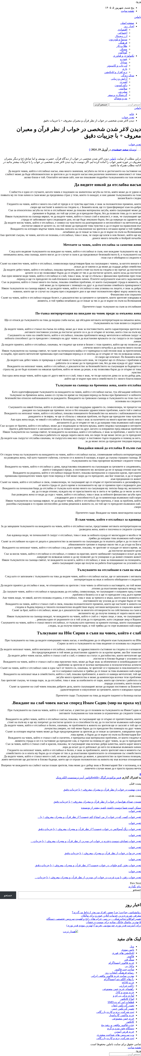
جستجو (137, 889)
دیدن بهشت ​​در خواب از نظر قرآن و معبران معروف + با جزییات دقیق (102, 789)
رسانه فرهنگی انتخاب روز (119, 972)
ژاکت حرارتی (126, 985)
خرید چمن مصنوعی (123, 1018)
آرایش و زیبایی (119, 78)
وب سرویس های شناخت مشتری (115, 1034)
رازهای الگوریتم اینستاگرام (119, 979)
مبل (132, 946)
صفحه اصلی (127, 23)
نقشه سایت (127, 10)
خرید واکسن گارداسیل (121, 1015)
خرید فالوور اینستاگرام (121, 962)
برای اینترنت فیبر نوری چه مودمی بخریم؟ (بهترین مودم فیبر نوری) (103, 925)
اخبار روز (129, 26)
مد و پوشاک (120, 98)
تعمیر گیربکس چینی (123, 1008)
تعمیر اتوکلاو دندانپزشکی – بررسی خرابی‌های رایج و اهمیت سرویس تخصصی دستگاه (93, 918)
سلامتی (123, 88)
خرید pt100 (128, 982)
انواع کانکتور (127, 998)
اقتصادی (122, 29)
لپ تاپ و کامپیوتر (117, 65)
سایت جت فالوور (124, 969)
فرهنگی (122, 42)
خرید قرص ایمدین (124, 1031)
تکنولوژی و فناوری (123, 55)
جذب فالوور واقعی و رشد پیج (117, 1025)
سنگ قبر (129, 959)
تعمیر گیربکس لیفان (122, 1005)
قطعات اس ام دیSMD (121, 1002)
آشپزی (123, 82)
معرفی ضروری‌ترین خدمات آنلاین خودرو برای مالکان (111, 915)
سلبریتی (122, 91)
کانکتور (130, 1021)
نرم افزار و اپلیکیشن (115, 72)
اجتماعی (122, 32)
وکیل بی (129, 966)
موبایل (123, 62)
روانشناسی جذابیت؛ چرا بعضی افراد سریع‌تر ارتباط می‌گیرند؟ (106, 912)
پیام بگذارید (134, 886)
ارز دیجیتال (121, 36)
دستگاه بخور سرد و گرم (120, 1028)
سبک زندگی (127, 75)
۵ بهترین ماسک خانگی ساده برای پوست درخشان (113, 922)
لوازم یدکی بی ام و (123, 995)
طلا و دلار (121, 45)
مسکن (123, 49)
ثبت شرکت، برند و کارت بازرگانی (115, 1011)
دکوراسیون (121, 85)
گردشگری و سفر (117, 95)
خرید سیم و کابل (124, 992)
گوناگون (122, 52)
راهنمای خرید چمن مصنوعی (118, 989)
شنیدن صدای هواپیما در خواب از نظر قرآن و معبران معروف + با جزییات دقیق (97, 801)
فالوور (130, 956)
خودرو (123, 59)
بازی (124, 68)
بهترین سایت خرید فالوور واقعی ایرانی (112, 975)
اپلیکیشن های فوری (123, 953)
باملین (137, 17)
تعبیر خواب (135, 144)
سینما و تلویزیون (118, 39)
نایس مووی (127, 949)
